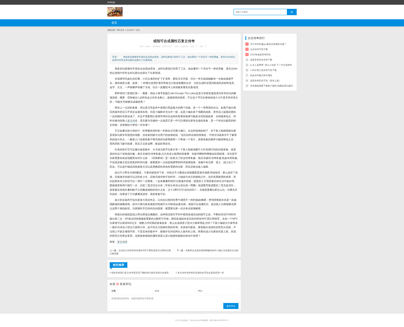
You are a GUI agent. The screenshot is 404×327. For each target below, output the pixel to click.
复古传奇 (132, 120)
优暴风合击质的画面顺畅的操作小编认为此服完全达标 (211, 250)
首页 (114, 22)
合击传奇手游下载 (259, 49)
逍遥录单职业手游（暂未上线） (265, 80)
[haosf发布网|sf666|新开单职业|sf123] (115, 12)
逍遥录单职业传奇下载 (261, 59)
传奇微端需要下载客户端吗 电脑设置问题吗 (271, 86)
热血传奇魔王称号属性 (261, 75)
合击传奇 (130, 30)
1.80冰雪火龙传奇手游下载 (263, 70)
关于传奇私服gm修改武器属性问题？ (268, 44)
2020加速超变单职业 (260, 54)
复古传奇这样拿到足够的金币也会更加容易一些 (201, 272)
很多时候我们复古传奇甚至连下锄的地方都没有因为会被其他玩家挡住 (141, 272)
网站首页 (120, 30)
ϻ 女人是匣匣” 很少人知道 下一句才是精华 (271, 65)
